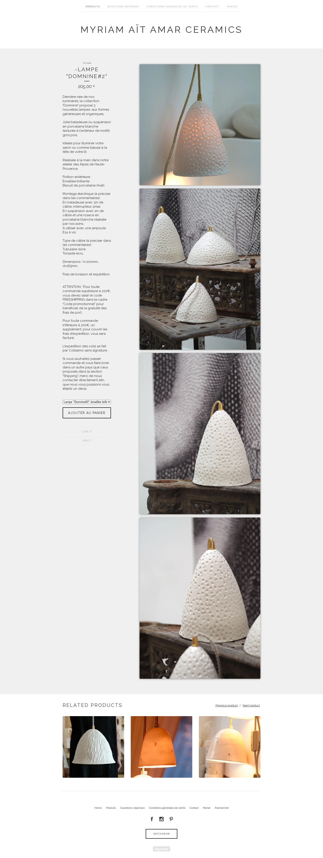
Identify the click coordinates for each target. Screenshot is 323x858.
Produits (93, 6)
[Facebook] (152, 819)
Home (98, 807)
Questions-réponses (123, 6)
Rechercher (222, 807)
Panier (232, 6)
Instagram (161, 833)
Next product (251, 705)
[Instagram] (161, 819)
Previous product (227, 705)
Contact (212, 6)
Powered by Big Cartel (161, 848)
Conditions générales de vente (172, 6)
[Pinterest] (171, 819)
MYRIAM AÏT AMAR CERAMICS (161, 29)
